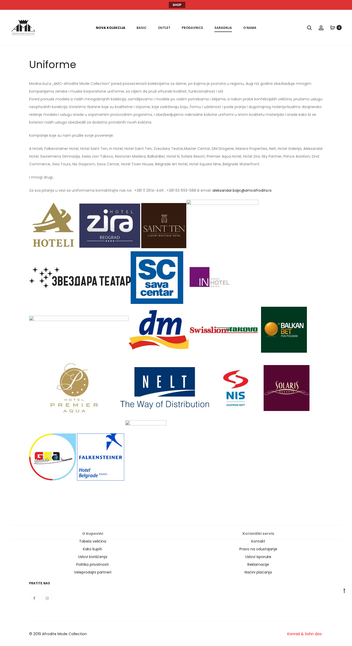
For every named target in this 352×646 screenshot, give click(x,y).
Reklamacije (258, 564)
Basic (142, 28)
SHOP (177, 5)
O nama (249, 28)
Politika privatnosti (92, 564)
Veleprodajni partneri (92, 572)
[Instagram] (47, 598)
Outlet (164, 28)
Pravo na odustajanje (258, 549)
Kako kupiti (92, 549)
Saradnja (223, 28)
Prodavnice (192, 28)
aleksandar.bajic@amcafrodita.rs (242, 190)
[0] (332, 27)
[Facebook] (34, 598)
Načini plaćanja (258, 572)
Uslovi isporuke (258, 556)
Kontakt (258, 541)
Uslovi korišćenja (92, 556)
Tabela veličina (92, 541)
